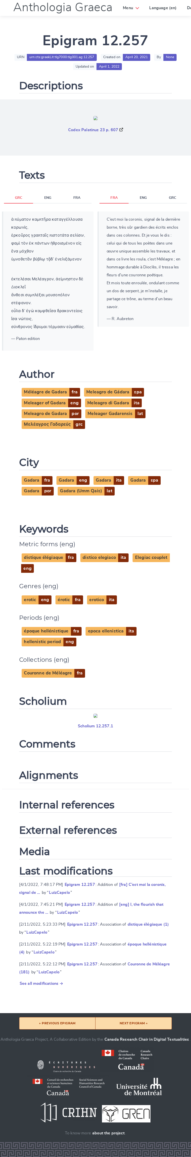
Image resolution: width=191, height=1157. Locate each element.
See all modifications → (41, 984)
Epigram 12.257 (80, 885)
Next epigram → (134, 1023)
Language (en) (163, 8)
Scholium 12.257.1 (95, 726)
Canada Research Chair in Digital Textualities (146, 1039)
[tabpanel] (48, 281)
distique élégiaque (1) (148, 924)
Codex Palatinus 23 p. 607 (93, 130)
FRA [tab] (76, 198)
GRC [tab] (18, 198)
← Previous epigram (57, 1023)
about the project (108, 1133)
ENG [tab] (47, 198)
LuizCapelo (59, 893)
